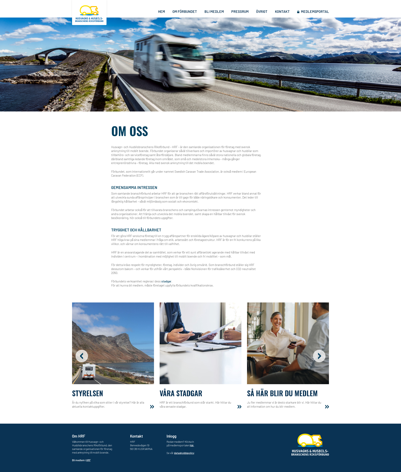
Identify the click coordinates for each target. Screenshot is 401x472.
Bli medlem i (81, 460)
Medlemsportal (315, 11)
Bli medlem (214, 11)
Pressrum (240, 11)
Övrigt (261, 11)
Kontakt (282, 11)
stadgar (166, 281)
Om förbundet (184, 11)
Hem (161, 11)
